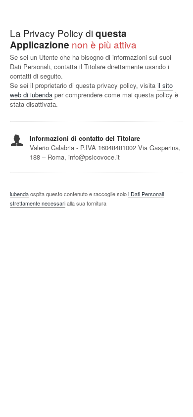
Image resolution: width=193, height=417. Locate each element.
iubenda (19, 194)
